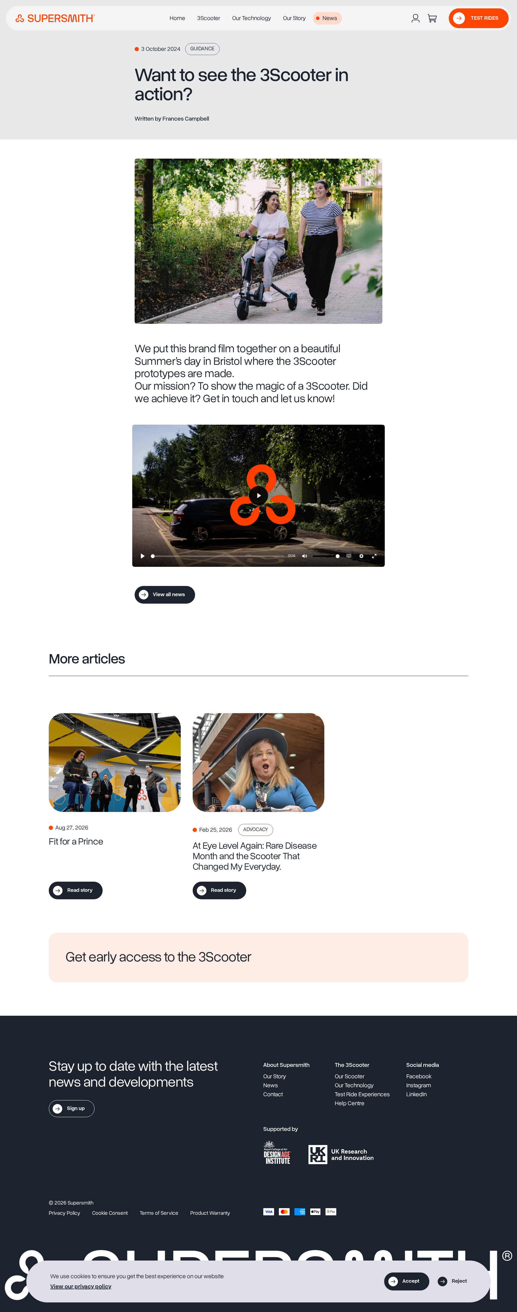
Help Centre (349, 1103)
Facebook (418, 1076)
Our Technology (251, 18)
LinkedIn (416, 1094)
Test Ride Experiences (362, 1094)
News (330, 18)
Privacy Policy (64, 1213)
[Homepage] (55, 18)
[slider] (217, 556)
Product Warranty (210, 1213)
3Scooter (208, 18)
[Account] (415, 18)
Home (177, 18)
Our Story (294, 18)
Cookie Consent (110, 1213)
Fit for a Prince (76, 841)
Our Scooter (349, 1076)
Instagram (418, 1085)
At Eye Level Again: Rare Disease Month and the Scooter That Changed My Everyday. (255, 856)
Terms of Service (159, 1213)
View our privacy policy (80, 1287)
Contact (273, 1094)
